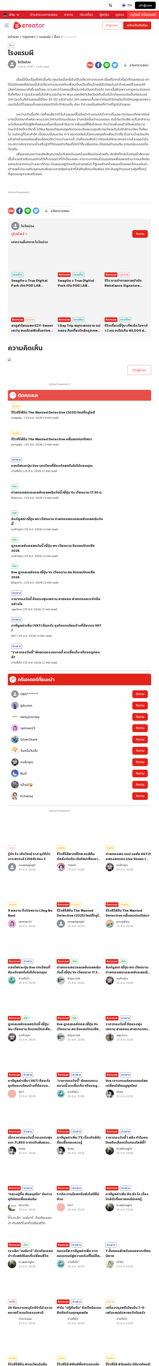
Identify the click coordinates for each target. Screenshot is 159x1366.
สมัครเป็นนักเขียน (137, 25)
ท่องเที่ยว (86, 14)
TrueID (11, 5)
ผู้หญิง (104, 14)
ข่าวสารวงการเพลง (44, 14)
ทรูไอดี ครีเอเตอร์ (143, 14)
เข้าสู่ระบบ (145, 5)
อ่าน (12, 14)
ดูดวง (120, 14)
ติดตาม (140, 234)
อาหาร (68, 14)
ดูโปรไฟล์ (17, 233)
